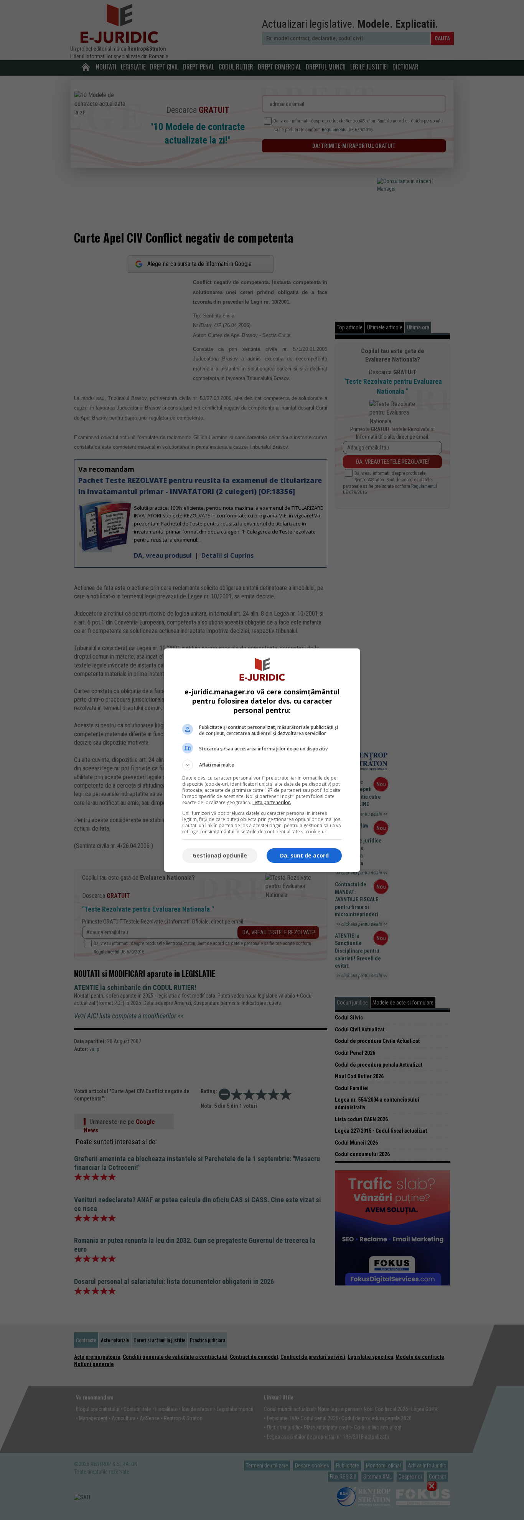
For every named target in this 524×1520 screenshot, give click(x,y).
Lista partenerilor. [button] (271, 802)
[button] (262, 765)
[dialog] (262, 760)
